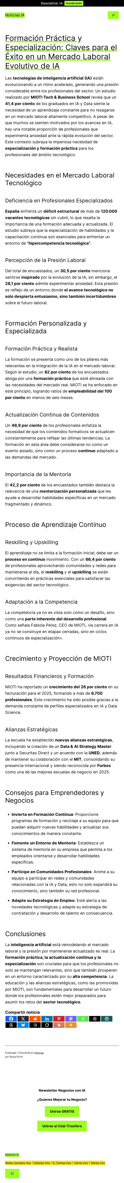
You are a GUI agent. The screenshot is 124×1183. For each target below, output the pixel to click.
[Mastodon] (71, 1019)
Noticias (39, 1052)
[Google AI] (35, 1025)
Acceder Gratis (74, 3)
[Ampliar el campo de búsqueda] (113, 15)
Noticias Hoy (42, 1162)
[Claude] (59, 1025)
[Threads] (11, 1025)
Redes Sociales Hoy (18, 1162)
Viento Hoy (81, 1162)
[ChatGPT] (94, 1019)
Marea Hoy (98, 1162)
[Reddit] (35, 1019)
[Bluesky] (23, 1025)
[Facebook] (11, 1019)
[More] (71, 1025)
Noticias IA (15, 15)
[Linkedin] (47, 1019)
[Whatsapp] (82, 1019)
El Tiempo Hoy (62, 1162)
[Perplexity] (106, 1019)
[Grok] (47, 1025)
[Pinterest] (59, 1019)
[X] (23, 1019)
